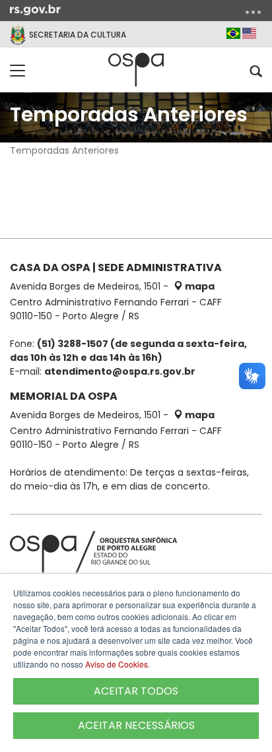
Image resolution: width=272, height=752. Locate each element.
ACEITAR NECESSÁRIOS (136, 725)
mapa (199, 286)
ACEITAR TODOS (136, 691)
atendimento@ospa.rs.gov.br (119, 371)
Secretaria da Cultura (77, 34)
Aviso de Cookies (116, 664)
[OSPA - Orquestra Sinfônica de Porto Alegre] (136, 69)
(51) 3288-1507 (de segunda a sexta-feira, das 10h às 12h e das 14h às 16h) (128, 350)
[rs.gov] (35, 9)
